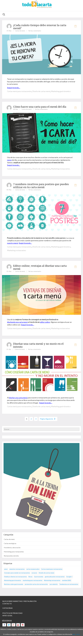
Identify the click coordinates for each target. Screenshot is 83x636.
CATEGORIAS (7, 608)
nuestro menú (12, 243)
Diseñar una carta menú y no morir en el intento (38, 345)
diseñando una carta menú (17, 322)
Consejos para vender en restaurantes (17, 573)
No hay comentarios (35, 31)
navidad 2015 (66, 580)
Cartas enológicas (10, 543)
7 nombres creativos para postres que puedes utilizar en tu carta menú (41, 186)
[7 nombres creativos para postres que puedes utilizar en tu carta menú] (41, 213)
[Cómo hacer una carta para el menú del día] (41, 132)
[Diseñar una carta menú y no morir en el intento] (41, 373)
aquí (73, 634)
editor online (45, 322)
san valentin (53, 584)
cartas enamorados (32, 569)
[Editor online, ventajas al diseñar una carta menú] (41, 295)
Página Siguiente (46, 419)
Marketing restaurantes (60, 169)
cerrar (78, 634)
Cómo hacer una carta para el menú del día (39, 106)
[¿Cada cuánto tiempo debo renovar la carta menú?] (41, 54)
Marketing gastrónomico (61, 91)
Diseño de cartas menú (41, 91)
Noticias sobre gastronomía (13, 584)
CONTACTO (7, 604)
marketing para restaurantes (32, 580)
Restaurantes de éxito (11, 556)
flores (30, 576)
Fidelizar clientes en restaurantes (15, 576)
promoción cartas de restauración (36, 584)
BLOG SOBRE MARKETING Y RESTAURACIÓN (19, 601)
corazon (34, 573)
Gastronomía (38, 576)
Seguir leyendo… (13, 88)
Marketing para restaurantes (14, 552)
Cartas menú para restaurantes (19, 91)
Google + (69, 576)
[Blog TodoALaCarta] (41, 5)
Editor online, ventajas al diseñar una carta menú (40, 267)
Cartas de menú (20, 31)
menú (9, 160)
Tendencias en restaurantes (68, 584)
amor (6, 569)
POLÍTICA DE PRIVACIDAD (12, 613)
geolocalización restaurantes (55, 576)
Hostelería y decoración (12, 547)
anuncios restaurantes (17, 569)
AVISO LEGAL (7, 615)
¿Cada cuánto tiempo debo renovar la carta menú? (39, 27)
